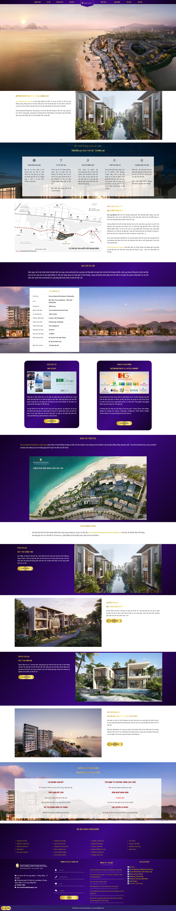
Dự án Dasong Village (60, 852)
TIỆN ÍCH (71, 2)
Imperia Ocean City (22, 846)
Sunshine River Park (97, 855)
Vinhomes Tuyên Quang (136, 883)
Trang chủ (37, 2)
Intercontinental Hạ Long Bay (24, 101)
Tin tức (128, 2)
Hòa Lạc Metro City (60, 849)
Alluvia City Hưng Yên (23, 844)
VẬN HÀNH (117, 2)
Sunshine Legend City (98, 841)
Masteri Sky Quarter (97, 844)
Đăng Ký (69, 897)
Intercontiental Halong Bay (84, 908)
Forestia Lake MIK (97, 846)
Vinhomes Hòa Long (134, 846)
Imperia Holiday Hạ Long (99, 849)
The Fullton (132, 841)
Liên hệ (140, 2)
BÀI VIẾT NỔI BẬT (107, 863)
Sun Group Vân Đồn (59, 844)
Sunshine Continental (97, 852)
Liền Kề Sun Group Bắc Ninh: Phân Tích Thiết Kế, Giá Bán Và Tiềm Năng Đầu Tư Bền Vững (106, 899)
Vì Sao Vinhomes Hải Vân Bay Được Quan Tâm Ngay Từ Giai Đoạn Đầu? (107, 892)
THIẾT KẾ (103, 2)
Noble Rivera (132, 849)
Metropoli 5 (20, 849)
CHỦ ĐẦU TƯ (59, 2)
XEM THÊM (51, 421)
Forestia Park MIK (134, 844)
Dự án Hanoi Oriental (60, 855)
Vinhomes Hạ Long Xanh (61, 846)
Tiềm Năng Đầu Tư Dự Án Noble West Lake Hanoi (104, 886)
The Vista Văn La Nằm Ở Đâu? (98, 882)
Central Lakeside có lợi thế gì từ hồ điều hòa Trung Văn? (106, 870)
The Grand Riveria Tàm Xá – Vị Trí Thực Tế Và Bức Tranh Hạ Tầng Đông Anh (106, 876)
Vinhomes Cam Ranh (60, 841)
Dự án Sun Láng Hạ (22, 852)
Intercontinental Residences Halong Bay (33, 445)
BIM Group (101, 908)
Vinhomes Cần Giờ (22, 841)
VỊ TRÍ (48, 2)
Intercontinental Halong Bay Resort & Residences (104, 532)
